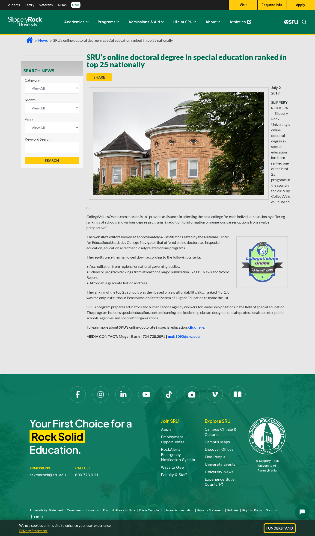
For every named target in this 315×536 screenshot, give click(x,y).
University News (219, 472)
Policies (232, 510)
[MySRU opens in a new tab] (291, 22)
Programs (107, 22)
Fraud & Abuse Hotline (119, 510)
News (43, 40)
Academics (74, 22)
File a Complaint (150, 510)
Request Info (272, 5)
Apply (300, 5)
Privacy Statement (33, 531)
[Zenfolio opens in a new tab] (192, 394)
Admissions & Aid (144, 22)
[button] (86, 22)
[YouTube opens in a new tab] (146, 394)
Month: (30, 99)
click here (196, 327)
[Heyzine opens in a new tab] (237, 394)
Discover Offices (219, 449)
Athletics (242, 23)
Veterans (46, 5)
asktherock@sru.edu (48, 475)
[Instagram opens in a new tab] (100, 394)
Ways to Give (172, 467)
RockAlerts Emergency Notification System (178, 454)
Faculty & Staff (174, 474)
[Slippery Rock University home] (267, 435)
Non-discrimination (179, 510)
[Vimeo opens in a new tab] (215, 394)
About (211, 22)
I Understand (279, 528)
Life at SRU (182, 22)
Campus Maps (217, 442)
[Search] (302, 22)
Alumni (62, 5)
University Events (220, 464)
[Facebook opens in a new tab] (78, 394)
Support (271, 510)
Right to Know (252, 510)
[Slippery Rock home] (25, 22)
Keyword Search (38, 139)
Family (29, 5)
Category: (33, 80)
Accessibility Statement (46, 510)
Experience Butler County (220, 482)
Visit (243, 5)
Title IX (38, 517)
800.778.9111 (86, 475)
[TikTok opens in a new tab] (169, 394)
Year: (29, 119)
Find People (215, 457)
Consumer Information (83, 510)
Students (13, 5)
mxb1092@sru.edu (184, 336)
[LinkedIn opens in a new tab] (123, 394)
